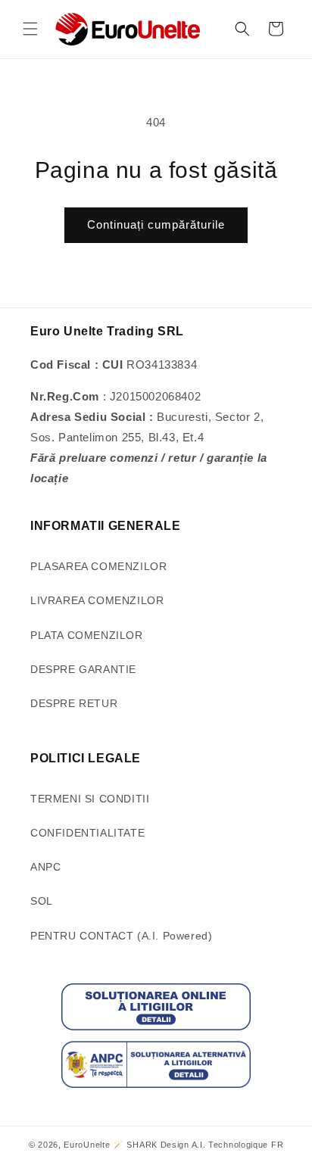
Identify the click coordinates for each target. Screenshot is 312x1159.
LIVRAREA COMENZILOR (97, 600)
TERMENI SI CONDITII (89, 799)
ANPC (45, 867)
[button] (30, 28)
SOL (41, 901)
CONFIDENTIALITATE (87, 833)
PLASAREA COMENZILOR (98, 566)
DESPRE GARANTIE (83, 669)
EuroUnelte (87, 1144)
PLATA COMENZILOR (86, 635)
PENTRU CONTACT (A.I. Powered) (121, 936)
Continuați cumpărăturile (156, 224)
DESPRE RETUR (73, 703)
